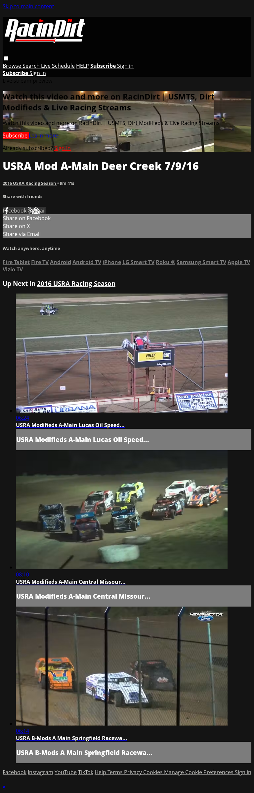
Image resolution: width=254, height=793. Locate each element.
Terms (115, 772)
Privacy (133, 772)
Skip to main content (28, 6)
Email (39, 210)
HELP (82, 65)
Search (31, 65)
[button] (6, 58)
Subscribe (16, 135)
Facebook (15, 210)
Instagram (40, 772)
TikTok (85, 772)
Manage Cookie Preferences (199, 772)
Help (101, 772)
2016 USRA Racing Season (30, 183)
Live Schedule (58, 65)
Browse (12, 65)
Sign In (37, 73)
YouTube (66, 772)
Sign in (125, 65)
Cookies (153, 772)
